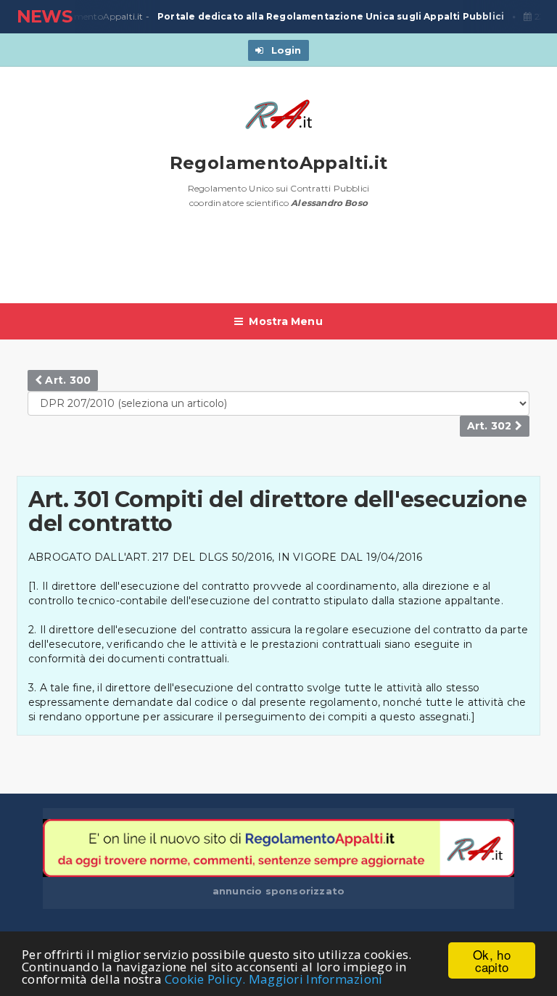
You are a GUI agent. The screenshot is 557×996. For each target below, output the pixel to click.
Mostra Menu (285, 321)
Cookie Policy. (205, 979)
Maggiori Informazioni (315, 979)
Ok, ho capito (492, 960)
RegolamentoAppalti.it (279, 162)
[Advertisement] (281, 263)
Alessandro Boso (329, 202)
